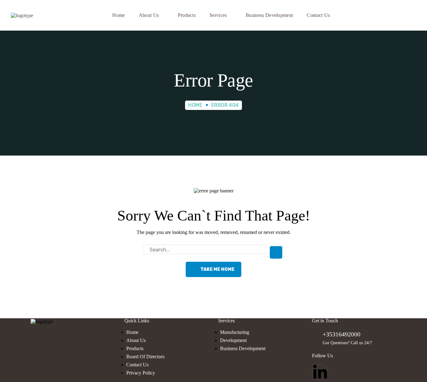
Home (195, 105)
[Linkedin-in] (320, 373)
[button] (411, 15)
